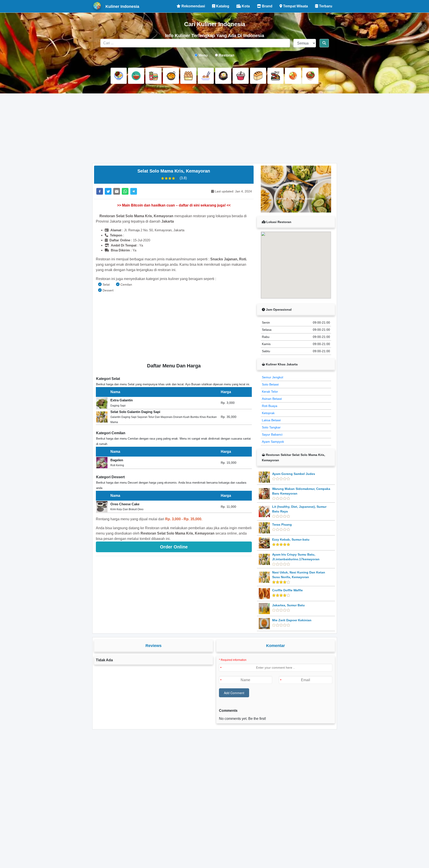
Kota (245, 6)
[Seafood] (275, 76)
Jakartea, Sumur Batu (288, 605)
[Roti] (258, 76)
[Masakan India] (171, 76)
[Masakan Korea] (223, 76)
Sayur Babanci (272, 434)
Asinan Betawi (272, 398)
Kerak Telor (270, 391)
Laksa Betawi (271, 420)
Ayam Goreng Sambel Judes (293, 474)
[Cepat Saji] (153, 76)
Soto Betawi (270, 384)
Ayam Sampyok (273, 441)
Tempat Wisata (295, 6)
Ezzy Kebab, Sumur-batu (290, 539)
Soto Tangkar (271, 427)
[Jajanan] (188, 76)
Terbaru (325, 6)
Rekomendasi (193, 6)
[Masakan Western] (119, 76)
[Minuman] (241, 76)
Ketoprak (268, 413)
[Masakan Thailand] (293, 76)
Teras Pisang (282, 524)
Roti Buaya (269, 406)
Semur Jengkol (272, 377)
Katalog (222, 6)
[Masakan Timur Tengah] (310, 76)
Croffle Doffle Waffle (287, 590)
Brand (266, 6)
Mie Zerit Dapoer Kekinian (291, 620)
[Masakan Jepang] (206, 76)
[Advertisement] (214, 128)
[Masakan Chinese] (136, 76)
